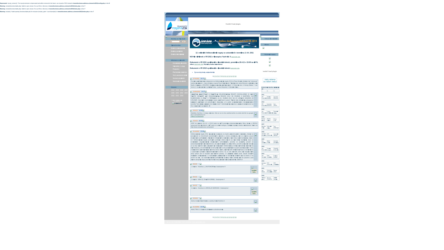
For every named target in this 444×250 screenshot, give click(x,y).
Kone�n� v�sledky (180, 63)
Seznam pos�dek (179, 78)
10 (224, 76)
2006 (172, 93)
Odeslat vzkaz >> (268, 41)
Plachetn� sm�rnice (180, 72)
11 (226, 76)
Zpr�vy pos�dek (177, 51)
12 (228, 76)
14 (232, 76)
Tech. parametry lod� (180, 75)
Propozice (176, 69)
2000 (181, 95)
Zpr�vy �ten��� (177, 54)
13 (230, 76)
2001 (177, 95)
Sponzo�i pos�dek (179, 81)
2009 (177, 90)
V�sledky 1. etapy (179, 66)
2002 (172, 95)
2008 (181, 90)
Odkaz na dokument (197, 116)
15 (233, 76)
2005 (177, 93)
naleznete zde (235, 57)
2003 (186, 93)
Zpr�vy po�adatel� (178, 48)
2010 (172, 90)
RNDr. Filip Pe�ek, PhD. (198, 222)
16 (235, 76)
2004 (181, 93)
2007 (186, 90)
